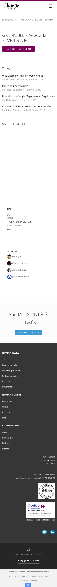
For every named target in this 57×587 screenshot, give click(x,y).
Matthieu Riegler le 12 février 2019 (25, 79)
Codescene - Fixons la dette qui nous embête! (27, 106)
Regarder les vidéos (28, 332)
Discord (5, 448)
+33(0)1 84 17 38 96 (28, 560)
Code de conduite (10, 376)
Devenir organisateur (11, 370)
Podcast (5, 443)
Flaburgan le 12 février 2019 (21, 100)
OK (28, 585)
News (4, 432)
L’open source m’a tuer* (15, 86)
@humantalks (8, 386)
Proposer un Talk (9, 365)
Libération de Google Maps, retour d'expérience (28, 96)
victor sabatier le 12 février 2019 (23, 89)
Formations (7, 401)
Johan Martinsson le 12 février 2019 (25, 110)
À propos (6, 381)
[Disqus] (28, 163)
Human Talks (7, 437)
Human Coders (49, 457)
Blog (4, 417)
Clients (5, 406)
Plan (9, 229)
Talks (4, 359)
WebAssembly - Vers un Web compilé (22, 75)
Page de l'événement (18, 49)
